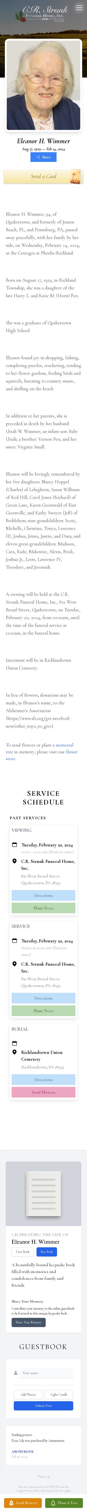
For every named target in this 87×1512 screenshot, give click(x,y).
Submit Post (43, 1406)
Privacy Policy (32, 1490)
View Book (22, 1252)
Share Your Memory (29, 1322)
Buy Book (47, 1252)
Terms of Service (54, 1490)
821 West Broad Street (40, 876)
